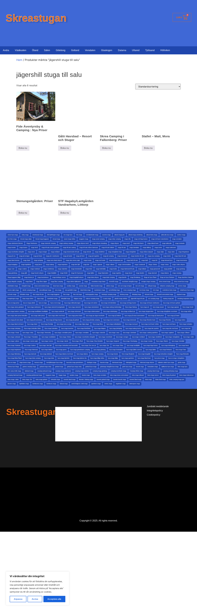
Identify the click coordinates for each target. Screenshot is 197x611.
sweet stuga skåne (69, 239)
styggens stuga (83, 239)
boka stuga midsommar (186, 375)
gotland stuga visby (45, 366)
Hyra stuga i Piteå (77, 341)
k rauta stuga (107, 298)
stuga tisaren (23, 247)
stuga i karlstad (35, 269)
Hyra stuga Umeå (188, 307)
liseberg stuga (124, 294)
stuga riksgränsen (183, 252)
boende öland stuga (69, 379)
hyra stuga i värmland (129, 332)
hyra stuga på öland (173, 315)
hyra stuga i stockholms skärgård (85, 337)
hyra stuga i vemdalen (82, 332)
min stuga (156, 290)
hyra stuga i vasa (114, 332)
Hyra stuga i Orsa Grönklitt (95, 341)
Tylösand (150, 50)
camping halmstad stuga (15, 375)
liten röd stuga (77, 294)
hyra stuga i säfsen (13, 341)
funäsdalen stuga (153, 366)
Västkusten (20, 50)
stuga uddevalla (166, 243)
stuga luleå (144, 260)
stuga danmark (152, 273)
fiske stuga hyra (182, 366)
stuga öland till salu (180, 256)
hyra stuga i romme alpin (30, 341)
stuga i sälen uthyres (178, 264)
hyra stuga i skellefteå (155, 337)
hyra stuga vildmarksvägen (72, 303)
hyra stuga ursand (158, 307)
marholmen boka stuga (169, 290)
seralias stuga (71, 286)
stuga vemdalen (177, 239)
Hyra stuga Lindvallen (51, 328)
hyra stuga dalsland (46, 354)
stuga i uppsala (97, 264)
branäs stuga (86, 375)
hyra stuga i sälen (188, 337)
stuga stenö (31, 252)
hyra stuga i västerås (98, 332)
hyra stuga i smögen (122, 337)
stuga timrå (34, 247)
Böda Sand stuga (160, 379)
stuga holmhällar (101, 269)
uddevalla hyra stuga (167, 235)
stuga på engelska (93, 256)
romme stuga (182, 286)
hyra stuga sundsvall (58, 311)
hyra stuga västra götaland (16, 307)
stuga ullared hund (152, 243)
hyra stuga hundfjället (133, 345)
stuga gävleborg (12, 273)
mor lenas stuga (144, 290)
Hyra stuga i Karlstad (14, 345)
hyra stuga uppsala (173, 307)
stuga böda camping (109, 277)
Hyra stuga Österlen (165, 320)
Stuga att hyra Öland (150, 277)
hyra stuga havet (184, 345)
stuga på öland (37, 256)
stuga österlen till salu (137, 256)
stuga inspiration (62, 264)
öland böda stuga (85, 290)
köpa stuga (40, 298)
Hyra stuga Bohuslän (182, 354)
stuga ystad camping (98, 239)
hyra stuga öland (32, 324)
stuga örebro (167, 256)
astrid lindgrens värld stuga (79, 383)
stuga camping (176, 273)
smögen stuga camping (148, 281)
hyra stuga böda (49, 358)
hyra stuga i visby (28, 332)
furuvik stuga (140, 366)
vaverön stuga (106, 235)
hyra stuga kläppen (100, 328)
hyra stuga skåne (186, 311)
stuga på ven (11, 256)
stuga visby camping (114, 239)
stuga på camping (108, 256)
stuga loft (154, 260)
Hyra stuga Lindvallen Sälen (32, 328)
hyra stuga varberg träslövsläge (112, 307)
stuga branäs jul (29, 277)
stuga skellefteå (99, 252)
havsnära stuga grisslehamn (74, 362)
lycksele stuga (12, 294)
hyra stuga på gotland (72, 320)
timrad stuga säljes (26, 239)
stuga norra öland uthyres (54, 260)
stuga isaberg (50, 264)
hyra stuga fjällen (151, 349)
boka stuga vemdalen (99, 375)
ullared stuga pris (119, 235)
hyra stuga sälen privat (38, 315)
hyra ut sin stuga (55, 303)
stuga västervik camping (48, 243)
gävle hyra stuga (127, 366)
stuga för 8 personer (77, 273)
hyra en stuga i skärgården (176, 358)
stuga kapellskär (26, 264)
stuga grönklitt (168, 269)
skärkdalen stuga (13, 286)
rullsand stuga (152, 286)
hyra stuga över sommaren (111, 320)
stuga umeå (126, 243)
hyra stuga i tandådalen (49, 337)
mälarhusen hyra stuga (187, 290)
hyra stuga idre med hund (170, 328)
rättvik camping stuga (28, 290)
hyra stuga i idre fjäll (45, 345)
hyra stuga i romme (47, 341)
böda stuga (148, 379)
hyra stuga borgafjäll (144, 354)
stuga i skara (165, 264)
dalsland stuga (29, 371)
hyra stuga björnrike (64, 358)
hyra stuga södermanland (92, 311)
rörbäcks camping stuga (167, 286)
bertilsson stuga (51, 383)
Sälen (47, 50)
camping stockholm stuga (118, 371)
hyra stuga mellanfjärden (114, 324)
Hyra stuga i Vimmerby (44, 332)
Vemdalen (90, 50)
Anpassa (18, 599)
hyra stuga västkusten (34, 307)
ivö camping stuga (153, 298)
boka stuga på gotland (169, 375)
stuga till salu (122, 247)
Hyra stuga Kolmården (84, 328)
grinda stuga (181, 362)
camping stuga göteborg (100, 371)
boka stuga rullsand (138, 375)
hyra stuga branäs (112, 354)
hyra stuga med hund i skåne (150, 324)
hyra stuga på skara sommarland (134, 315)
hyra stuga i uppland (168, 332)
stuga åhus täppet (41, 281)
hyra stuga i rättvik (62, 341)
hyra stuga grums (61, 349)
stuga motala (87, 260)
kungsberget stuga (13, 298)
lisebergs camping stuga (109, 294)
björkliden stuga (24, 383)
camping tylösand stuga (44, 371)
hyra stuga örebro (180, 320)
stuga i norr (11, 269)
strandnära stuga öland (98, 281)
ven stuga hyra (67, 235)
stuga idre (86, 264)
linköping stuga (136, 294)
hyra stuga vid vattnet (90, 303)
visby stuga (25, 235)
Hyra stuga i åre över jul (88, 345)
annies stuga (108, 383)
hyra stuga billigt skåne (97, 358)
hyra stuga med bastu (169, 324)
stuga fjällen (90, 273)
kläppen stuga (78, 298)
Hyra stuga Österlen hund (147, 320)
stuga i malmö (22, 269)
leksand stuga (149, 294)
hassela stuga (104, 362)
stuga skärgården (131, 252)
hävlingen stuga (91, 362)
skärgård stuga (26, 286)
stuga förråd (63, 273)
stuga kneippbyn (12, 264)
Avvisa (35, 599)
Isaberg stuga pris (168, 298)
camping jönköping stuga (170, 371)
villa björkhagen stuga (53, 235)
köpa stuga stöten (27, 298)
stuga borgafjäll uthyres (77, 277)
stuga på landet (67, 256)
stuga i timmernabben (124, 264)
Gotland (75, 50)
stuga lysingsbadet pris (116, 260)
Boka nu (23, 148)
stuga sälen (171, 252)
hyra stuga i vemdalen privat (63, 332)
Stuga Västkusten (32, 243)
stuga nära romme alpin (73, 260)
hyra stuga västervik (75, 307)
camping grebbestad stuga (34, 375)
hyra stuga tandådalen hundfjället (38, 311)
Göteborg (60, 50)
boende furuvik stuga (119, 379)
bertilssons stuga (38, 383)
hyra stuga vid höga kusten (128, 303)
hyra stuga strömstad (74, 311)
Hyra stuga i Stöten (65, 337)
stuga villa (127, 239)
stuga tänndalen (134, 247)
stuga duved (128, 273)
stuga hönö (89, 269)
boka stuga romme (153, 375)
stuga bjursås (122, 277)
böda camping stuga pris (176, 379)
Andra (6, 50)
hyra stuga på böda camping (91, 320)
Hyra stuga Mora (98, 324)
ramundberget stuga (45, 290)
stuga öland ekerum (13, 260)
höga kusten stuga (25, 362)
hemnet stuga (38, 362)
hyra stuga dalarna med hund (64, 354)
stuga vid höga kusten (141, 239)
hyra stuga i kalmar (30, 345)
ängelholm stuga (121, 383)
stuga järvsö (38, 264)
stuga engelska (116, 273)
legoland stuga (181, 294)
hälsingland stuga (131, 362)
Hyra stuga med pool (131, 324)
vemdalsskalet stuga (92, 235)
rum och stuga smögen (125, 286)
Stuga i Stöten (153, 264)
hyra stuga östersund (129, 320)
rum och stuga (139, 286)
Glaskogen (106, 50)
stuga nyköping (38, 260)
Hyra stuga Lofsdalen (185, 324)
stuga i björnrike (62, 269)
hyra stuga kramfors (67, 328)
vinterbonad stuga (37, 235)
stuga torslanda (179, 243)
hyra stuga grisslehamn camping (80, 349)
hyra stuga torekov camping (16, 311)
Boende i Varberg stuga (86, 379)
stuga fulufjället (51, 273)
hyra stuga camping (97, 354)
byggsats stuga (50, 375)
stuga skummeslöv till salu (71, 252)
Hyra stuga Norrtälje (47, 324)
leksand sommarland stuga (165, 294)
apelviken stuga (96, 383)
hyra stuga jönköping (115, 328)
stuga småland (55, 252)
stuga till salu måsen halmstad (88, 247)
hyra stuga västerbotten (92, 307)
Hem (19, 60)
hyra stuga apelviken (128, 358)
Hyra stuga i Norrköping (130, 341)
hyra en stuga (12, 362)
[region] (37, 588)
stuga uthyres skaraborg (99, 243)
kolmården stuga (52, 298)
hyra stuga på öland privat (156, 315)
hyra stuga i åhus (118, 345)
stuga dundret (140, 273)
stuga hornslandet (76, 269)
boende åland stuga (135, 379)
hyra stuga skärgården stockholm (167, 311)
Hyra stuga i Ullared (183, 332)
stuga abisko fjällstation (74, 281)
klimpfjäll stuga (65, 298)
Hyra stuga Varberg (131, 307)
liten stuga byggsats (53, 294)
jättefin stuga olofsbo (121, 298)
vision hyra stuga (13, 235)
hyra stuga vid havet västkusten (149, 303)
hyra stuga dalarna (82, 354)
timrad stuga (56, 239)
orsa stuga (58, 290)
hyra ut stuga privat (13, 303)
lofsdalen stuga (24, 294)
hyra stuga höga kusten (150, 345)
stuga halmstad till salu (127, 269)
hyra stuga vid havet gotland (171, 303)
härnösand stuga (117, 362)
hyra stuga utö (144, 307)
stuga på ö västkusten (52, 256)
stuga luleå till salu (132, 260)
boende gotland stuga (103, 379)
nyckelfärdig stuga (114, 290)
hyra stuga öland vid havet (16, 324)
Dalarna (122, 50)
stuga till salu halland (108, 247)
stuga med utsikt (100, 260)
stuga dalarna (165, 273)
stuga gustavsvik (155, 269)
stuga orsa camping (154, 256)
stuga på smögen (24, 256)
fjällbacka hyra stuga (168, 366)
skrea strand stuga (164, 281)
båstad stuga (64, 383)
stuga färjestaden (103, 273)
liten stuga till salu (38, 294)
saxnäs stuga (83, 286)
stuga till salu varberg (69, 247)
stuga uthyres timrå (83, 243)
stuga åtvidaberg (135, 277)
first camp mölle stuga (14, 371)
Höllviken (165, 50)
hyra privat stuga (159, 358)
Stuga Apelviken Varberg (185, 277)
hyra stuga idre (186, 328)
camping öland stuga (153, 371)
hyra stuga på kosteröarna (34, 320)
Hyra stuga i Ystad (13, 332)
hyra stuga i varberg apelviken (149, 332)
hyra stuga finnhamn (166, 349)
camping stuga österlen (82, 371)
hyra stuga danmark (30, 354)
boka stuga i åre (27, 379)
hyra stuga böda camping (33, 358)
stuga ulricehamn (138, 243)
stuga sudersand (171, 247)
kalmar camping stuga (92, 298)
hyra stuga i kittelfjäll (178, 341)
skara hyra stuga (58, 286)
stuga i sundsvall (140, 264)
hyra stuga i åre (104, 345)
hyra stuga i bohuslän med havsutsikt (66, 345)
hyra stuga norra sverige (64, 324)
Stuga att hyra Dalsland (167, 277)
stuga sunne (158, 247)
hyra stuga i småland (138, 337)
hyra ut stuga (43, 303)
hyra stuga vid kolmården (108, 303)
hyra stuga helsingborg (168, 345)
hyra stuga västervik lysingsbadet (55, 307)
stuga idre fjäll (75, 264)
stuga (86, 281)
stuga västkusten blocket (15, 243)
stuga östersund (122, 256)
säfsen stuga (110, 286)
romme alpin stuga (13, 290)
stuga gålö (24, 273)
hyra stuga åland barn (144, 358)
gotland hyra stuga (90, 366)
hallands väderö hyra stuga (166, 362)
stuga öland (26, 260)
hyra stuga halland (46, 349)
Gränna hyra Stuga (13, 366)
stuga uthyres (115, 243)
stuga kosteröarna (181, 260)
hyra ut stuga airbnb (29, 303)
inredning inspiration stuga (185, 298)
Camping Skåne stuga (136, 371)
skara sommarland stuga (41, 286)
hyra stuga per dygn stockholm (95, 315)
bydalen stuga (74, 375)
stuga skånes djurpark (146, 252)
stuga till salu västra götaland (50, 247)
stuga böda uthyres (93, 277)
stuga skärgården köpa (115, 252)
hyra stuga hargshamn (14, 349)
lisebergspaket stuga (92, 294)
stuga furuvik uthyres (37, 273)
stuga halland (142, 269)
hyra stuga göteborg (100, 349)
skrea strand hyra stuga (181, 281)
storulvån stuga (113, 281)
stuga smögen (43, 252)
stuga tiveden (12, 247)
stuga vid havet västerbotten (159, 239)
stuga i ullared (110, 264)
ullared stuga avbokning (135, 235)
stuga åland (29, 281)
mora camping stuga (129, 290)
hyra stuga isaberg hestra (133, 328)
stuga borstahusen (43, 277)
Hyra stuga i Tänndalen (31, 337)
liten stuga (66, 294)
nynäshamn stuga (99, 290)
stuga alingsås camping (15, 281)
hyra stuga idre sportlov (152, 328)
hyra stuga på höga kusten (54, 320)
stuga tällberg (147, 247)
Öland (35, 50)
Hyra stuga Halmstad (31, 349)
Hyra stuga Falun (181, 349)
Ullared (135, 50)
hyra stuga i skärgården (172, 337)
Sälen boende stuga (97, 286)
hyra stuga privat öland (75, 315)
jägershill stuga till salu (138, 298)
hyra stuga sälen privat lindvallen (17, 315)
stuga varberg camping (66, 243)
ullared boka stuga (151, 235)
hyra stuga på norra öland (15, 320)
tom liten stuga (12, 239)
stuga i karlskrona (48, 269)
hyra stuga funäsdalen (116, 349)
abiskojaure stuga (134, 383)
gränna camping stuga (29, 366)
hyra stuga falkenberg (14, 354)
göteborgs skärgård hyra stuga (109, 366)
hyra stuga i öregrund (112, 341)
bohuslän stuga (55, 379)
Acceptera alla (54, 599)
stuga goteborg (180, 269)
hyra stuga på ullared (114, 315)
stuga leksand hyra (166, 260)
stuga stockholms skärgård (16, 252)
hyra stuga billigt (113, 358)
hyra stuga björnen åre (80, 358)
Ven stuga (79, 235)
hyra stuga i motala (146, 341)
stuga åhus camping (57, 281)
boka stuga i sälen (13, 379)
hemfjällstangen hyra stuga (54, 362)
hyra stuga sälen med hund (56, 315)
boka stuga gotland (41, 379)
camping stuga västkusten (63, 371)
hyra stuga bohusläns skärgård (163, 354)
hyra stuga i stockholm (105, 337)
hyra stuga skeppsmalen (146, 311)
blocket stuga (12, 383)
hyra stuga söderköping (110, 311)
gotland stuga (59, 366)
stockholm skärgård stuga (130, 281)
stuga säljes (160, 252)
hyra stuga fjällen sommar (134, 349)
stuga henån (113, 269)
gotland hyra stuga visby (74, 366)
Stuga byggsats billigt (14, 277)
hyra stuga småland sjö (128, 311)
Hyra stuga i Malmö (162, 341)
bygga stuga (62, 375)
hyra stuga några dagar (82, 324)
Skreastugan (36, 18)
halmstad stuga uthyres (147, 362)
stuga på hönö (80, 256)
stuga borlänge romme (59, 277)
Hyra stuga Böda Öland (15, 358)
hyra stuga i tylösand (14, 337)
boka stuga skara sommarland (119, 375)
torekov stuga (181, 235)
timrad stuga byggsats (42, 239)
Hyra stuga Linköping (14, 328)
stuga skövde (87, 252)
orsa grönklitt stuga (71, 290)
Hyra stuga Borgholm (128, 354)
